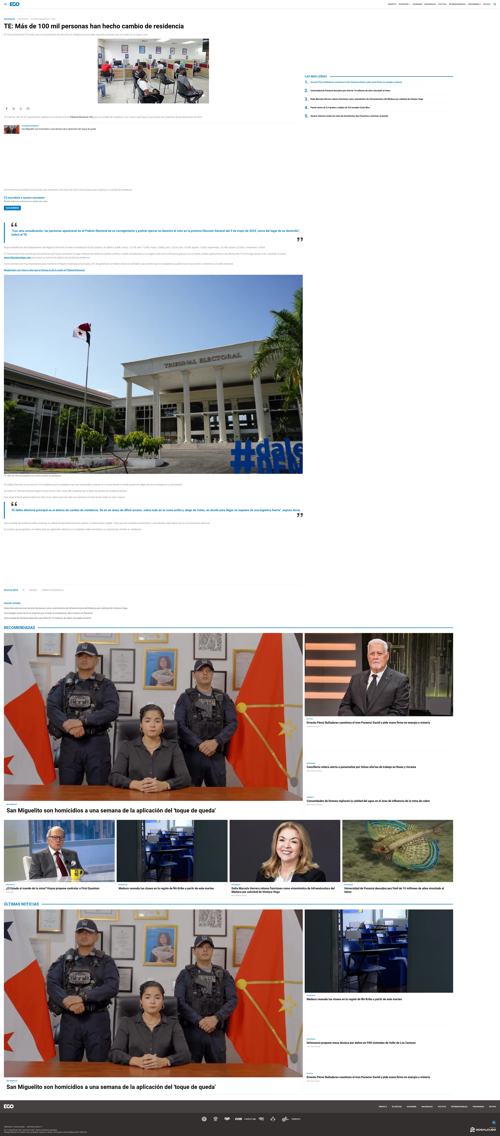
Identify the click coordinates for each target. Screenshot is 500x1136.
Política (442, 4)
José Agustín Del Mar (314, 1047)
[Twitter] (13, 108)
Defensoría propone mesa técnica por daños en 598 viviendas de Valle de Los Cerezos (361, 1042)
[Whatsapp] (21, 108)
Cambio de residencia (52, 590)
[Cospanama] (238, 1121)
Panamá (33, 590)
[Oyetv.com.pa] (227, 1121)
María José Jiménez (313, 726)
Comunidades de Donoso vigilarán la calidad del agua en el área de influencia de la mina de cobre (368, 801)
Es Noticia (403, 4)
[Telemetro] (204, 1121)
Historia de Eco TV (34, 1127)
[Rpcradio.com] (261, 1121)
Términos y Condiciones (14, 1127)
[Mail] (28, 108)
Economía (417, 4)
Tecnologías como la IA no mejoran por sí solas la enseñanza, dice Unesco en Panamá (48, 613)
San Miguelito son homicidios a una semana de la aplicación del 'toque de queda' (59, 129)
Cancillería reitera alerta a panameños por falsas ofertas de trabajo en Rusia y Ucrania (361, 767)
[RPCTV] (215, 1121)
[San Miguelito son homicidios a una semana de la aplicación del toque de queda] (12, 133)
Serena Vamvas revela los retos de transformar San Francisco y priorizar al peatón (349, 116)
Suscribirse (12, 208)
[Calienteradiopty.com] (273, 1121)
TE (23, 590)
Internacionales (457, 4)
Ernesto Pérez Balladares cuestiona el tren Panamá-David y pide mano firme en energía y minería (356, 82)
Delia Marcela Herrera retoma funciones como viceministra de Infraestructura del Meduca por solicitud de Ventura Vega (65, 608)
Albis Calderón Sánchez (314, 771)
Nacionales (430, 4)
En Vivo (486, 4)
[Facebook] (6, 108)
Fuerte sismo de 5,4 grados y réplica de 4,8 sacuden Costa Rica (340, 107)
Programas (473, 4)
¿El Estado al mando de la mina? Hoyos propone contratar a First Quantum (52, 888)
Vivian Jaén (9, 892)
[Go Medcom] (250, 1121)
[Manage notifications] (494, 1122)
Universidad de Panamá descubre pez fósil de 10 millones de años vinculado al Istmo (47, 618)
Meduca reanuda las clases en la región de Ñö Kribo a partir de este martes (166, 888)
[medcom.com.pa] (296, 1121)
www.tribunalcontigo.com (17, 257)
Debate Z (392, 4)
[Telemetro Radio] (284, 1121)
